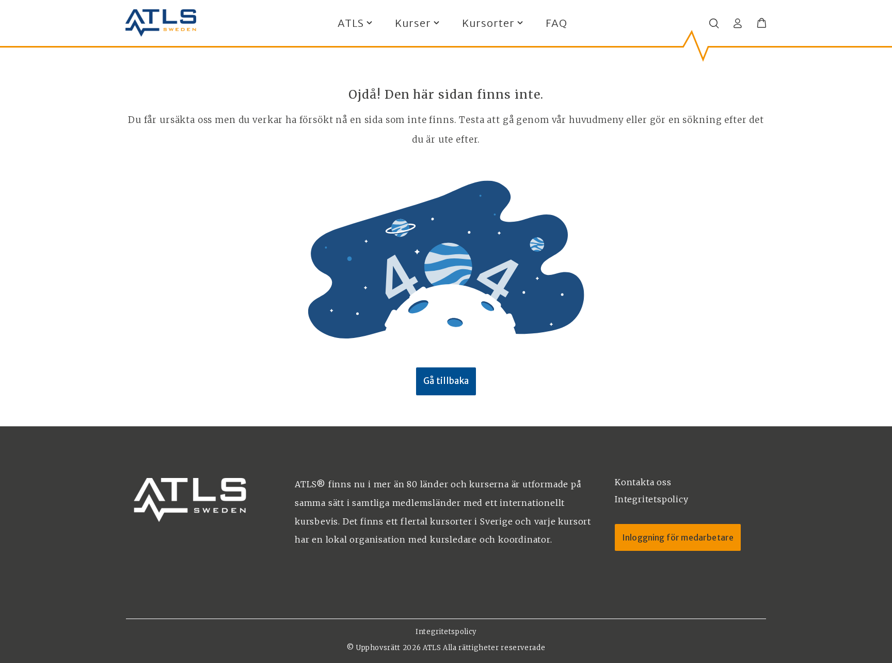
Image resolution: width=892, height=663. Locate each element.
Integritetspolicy (446, 631)
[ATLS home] (160, 23)
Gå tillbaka (446, 381)
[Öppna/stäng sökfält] (714, 23)
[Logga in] (738, 23)
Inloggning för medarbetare (678, 537)
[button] (762, 23)
